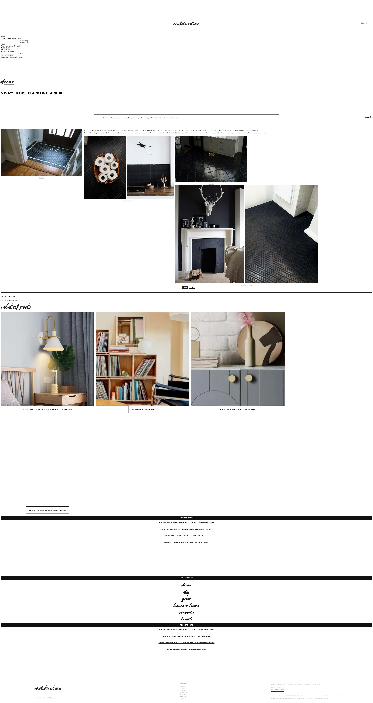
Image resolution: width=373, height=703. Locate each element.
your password (23, 42)
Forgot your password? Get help (11, 46)
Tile (192, 287)
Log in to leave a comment (9, 300)
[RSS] (10, 23)
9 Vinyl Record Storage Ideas (142, 409)
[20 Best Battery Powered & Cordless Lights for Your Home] (47, 359)
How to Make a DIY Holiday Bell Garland (186, 649)
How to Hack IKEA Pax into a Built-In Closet (186, 535)
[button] (361, 23)
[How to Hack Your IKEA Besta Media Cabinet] (238, 359)
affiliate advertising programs (292, 695)
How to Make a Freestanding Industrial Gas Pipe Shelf (186, 529)
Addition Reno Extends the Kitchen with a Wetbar (186, 636)
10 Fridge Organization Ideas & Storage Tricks (186, 542)
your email (22, 53)
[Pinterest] (7, 23)
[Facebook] (4, 116)
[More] (32, 116)
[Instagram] (3, 23)
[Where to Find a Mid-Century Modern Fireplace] (47, 459)
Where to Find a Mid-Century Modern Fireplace (47, 510)
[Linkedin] (45, 694)
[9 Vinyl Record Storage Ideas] (142, 359)
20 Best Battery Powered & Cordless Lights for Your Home (47, 409)
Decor (7, 81)
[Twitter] (11, 116)
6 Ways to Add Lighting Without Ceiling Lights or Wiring (186, 522)
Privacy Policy (5, 48)
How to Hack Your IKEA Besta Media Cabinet (238, 409)
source (41, 178)
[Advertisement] (186, 558)
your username (23, 40)
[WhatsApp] (25, 116)
